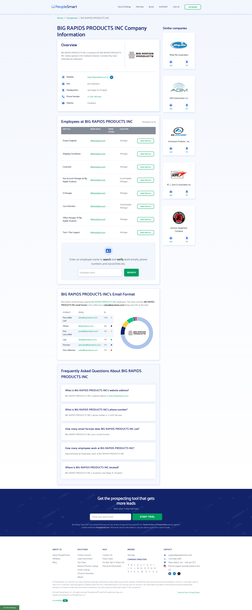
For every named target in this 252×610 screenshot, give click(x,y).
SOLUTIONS (123, 7)
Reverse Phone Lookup (88, 566)
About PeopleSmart (61, 555)
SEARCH (131, 272)
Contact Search (84, 555)
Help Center (108, 559)
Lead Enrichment (85, 559)
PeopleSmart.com (102, 527)
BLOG (151, 7)
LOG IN (176, 7)
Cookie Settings (9, 608)
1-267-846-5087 (175, 559)
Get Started (193, 7)
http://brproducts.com (96, 77)
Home (60, 18)
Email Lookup (84, 570)
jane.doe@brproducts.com (89, 345)
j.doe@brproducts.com (88, 350)
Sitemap (131, 555)
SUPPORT (163, 7)
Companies (72, 18)
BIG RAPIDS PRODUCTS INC (103, 302)
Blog (54, 562)
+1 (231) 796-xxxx (94, 96)
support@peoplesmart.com (180, 555)
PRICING (140, 7)
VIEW (145, 141)
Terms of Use (148, 524)
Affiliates (56, 559)
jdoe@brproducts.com (87, 317)
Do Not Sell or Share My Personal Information (113, 564)
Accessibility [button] (57, 600)
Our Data (82, 562)
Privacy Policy (162, 524)
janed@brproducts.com (88, 331)
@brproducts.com (97, 141)
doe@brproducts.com (87, 340)
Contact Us (107, 555)
